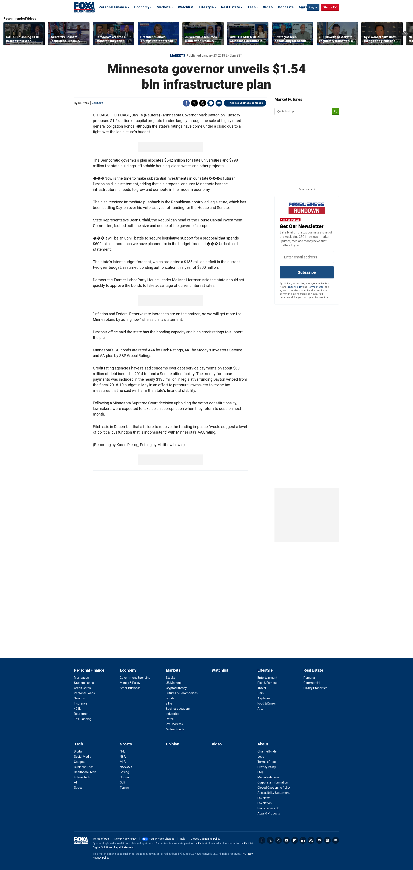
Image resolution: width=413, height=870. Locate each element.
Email (219, 103)
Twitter (194, 103)
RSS (311, 840)
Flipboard (294, 840)
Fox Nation (264, 803)
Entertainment (267, 677)
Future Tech (82, 777)
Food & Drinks (266, 703)
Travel (261, 688)
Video (268, 7)
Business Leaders (178, 708)
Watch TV (330, 7)
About (262, 744)
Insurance (80, 703)
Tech (251, 7)
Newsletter (319, 840)
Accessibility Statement (273, 792)
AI (75, 782)
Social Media (82, 756)
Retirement (81, 713)
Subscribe (307, 272)
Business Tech (84, 767)
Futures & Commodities (182, 693)
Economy (141, 7)
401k (77, 708)
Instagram (278, 840)
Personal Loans (84, 693)
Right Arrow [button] (405, 33)
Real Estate (230, 7)
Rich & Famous (267, 683)
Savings (79, 698)
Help (182, 838)
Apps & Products (268, 813)
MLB (123, 761)
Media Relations (268, 777)
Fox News (263, 798)
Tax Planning (82, 719)
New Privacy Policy (125, 838)
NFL (122, 751)
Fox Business (84, 7)
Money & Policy (130, 683)
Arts (260, 708)
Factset (202, 843)
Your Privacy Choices (161, 838)
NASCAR (126, 767)
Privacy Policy (294, 287)
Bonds (170, 698)
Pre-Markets (174, 724)
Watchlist (186, 7)
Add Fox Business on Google (247, 103)
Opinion (172, 744)
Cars (260, 693)
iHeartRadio (335, 840)
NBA (123, 756)
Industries (172, 713)
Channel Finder (267, 751)
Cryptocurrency (176, 688)
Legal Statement (124, 847)
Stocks (170, 677)
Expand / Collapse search (302, 7)
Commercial (312, 683)
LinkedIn (302, 840)
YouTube (286, 840)
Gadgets (79, 761)
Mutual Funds (175, 729)
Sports (126, 744)
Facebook (186, 103)
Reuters (97, 103)
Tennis (124, 787)
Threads (202, 103)
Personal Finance (113, 7)
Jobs (260, 756)
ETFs (169, 703)
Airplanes (263, 698)
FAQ (260, 772)
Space (78, 787)
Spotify (327, 840)
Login (313, 7)
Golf (122, 782)
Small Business (130, 688)
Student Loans (84, 683)
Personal (310, 677)
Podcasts (286, 7)
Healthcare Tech (85, 772)
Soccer (124, 777)
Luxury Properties (315, 688)
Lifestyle (206, 7)
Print (210, 103)
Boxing (124, 772)
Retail (170, 719)
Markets (164, 7)
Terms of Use (316, 287)
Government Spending (135, 677)
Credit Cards (82, 688)
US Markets (174, 683)
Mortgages (81, 677)
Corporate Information (272, 782)
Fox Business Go (268, 808)
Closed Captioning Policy (274, 787)
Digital (78, 751)
